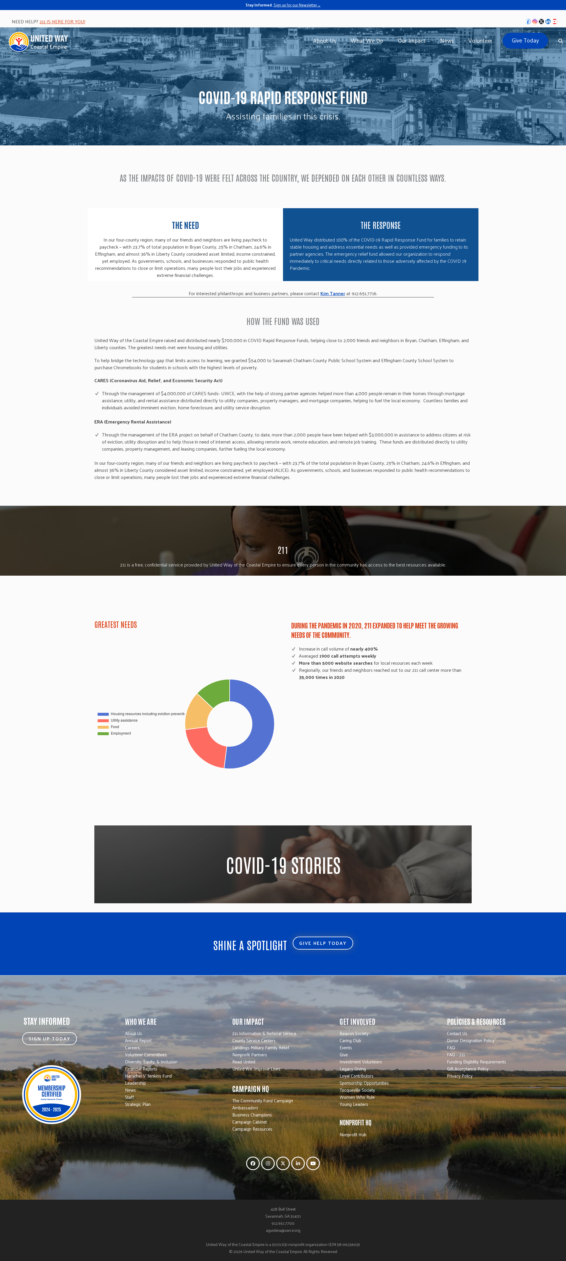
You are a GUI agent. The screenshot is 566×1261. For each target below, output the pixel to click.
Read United (243, 1061)
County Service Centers (254, 1040)
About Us (133, 1033)
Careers (132, 1047)
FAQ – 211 (456, 1054)
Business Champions (252, 1115)
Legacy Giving (353, 1069)
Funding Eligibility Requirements (476, 1061)
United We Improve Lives (256, 1069)
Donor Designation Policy (470, 1040)
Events (346, 1047)
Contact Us (457, 1033)
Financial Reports (141, 1069)
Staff (129, 1097)
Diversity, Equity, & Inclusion (151, 1061)
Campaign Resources (252, 1129)
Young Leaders (354, 1104)
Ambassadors (245, 1107)
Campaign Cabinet (249, 1122)
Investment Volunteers (361, 1061)
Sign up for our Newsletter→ (297, 4)
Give (344, 1054)
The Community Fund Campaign (262, 1100)
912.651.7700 (283, 1223)
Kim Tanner (332, 293)
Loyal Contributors (357, 1076)
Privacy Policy (460, 1076)
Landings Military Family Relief (260, 1047)
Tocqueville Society (357, 1090)
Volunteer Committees (146, 1054)
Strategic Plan (138, 1104)
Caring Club (350, 1040)
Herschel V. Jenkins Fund (148, 1076)
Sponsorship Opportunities (364, 1083)
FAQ (451, 1047)
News (130, 1090)
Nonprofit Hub (353, 1134)
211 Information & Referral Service (264, 1033)
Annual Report (138, 1040)
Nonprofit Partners (249, 1054)
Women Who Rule (357, 1097)
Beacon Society (354, 1033)
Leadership (135, 1083)
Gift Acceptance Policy (467, 1069)
